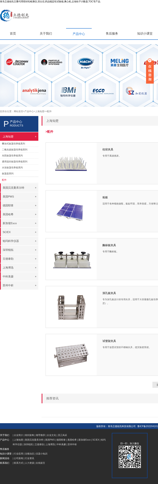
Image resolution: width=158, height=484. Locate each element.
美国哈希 (72, 439)
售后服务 (112, 33)
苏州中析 (72, 444)
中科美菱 (61, 444)
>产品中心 (28, 111)
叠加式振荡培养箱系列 (13, 143)
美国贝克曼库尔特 (34, 439)
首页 (13, 33)
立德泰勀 (39, 444)
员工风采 (62, 435)
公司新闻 (18, 458)
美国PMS (50, 439)
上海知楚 (18, 439)
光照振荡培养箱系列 (12, 155)
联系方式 (18, 463)
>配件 (49, 111)
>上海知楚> (40, 111)
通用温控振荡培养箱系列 (14, 161)
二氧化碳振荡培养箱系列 (14, 149)
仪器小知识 (41, 453)
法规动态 (29, 453)
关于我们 (46, 33)
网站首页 (18, 111)
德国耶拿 (61, 439)
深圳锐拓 (28, 444)
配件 (4, 180)
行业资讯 (29, 458)
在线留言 (40, 463)
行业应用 (18, 453)
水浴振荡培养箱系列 (12, 167)
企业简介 (18, 435)
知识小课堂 (145, 33)
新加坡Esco (84, 439)
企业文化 (51, 435)
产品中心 (79, 34)
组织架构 (29, 435)
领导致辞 (40, 435)
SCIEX (95, 439)
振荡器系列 (7, 173)
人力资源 (29, 463)
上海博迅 (50, 444)
